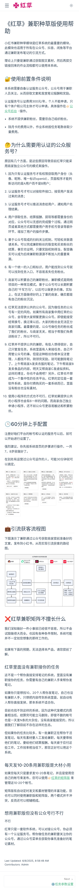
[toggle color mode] (71, 5)
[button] (7, 5)
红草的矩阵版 (60, 778)
